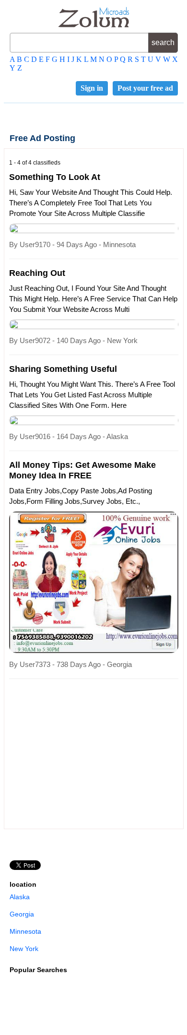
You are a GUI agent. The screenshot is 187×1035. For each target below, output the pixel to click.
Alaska (20, 897)
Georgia (22, 914)
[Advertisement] (89, 755)
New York (24, 948)
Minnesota (25, 931)
